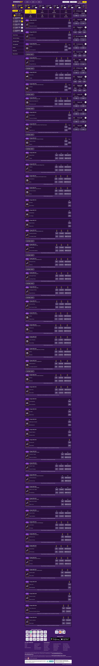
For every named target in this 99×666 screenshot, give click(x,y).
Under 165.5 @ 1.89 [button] (67, 342)
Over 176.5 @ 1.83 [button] (67, 351)
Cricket (66, 12)
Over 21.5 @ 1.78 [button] (67, 389)
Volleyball (66, 16)
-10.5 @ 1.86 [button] (61, 363)
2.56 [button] (84, 90)
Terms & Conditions (37, 643)
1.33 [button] (56, 377)
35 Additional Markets (30, 108)
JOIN (84, 1)
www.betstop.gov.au (31, 662)
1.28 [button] (69, 212)
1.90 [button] (63, 623)
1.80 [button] (56, 278)
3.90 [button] (76, 121)
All (14, 15)
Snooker (30, 16)
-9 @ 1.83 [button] (60, 193)
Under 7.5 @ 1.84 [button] (68, 278)
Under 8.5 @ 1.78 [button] (68, 63)
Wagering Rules (36, 645)
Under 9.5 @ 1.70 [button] (68, 563)
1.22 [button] (69, 222)
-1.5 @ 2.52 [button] (61, 275)
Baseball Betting (55, 645)
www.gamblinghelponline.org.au (57, 653)
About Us (26, 643)
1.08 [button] (56, 363)
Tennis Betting (65, 650)
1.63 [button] (56, 392)
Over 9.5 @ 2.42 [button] (68, 536)
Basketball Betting (56, 646)
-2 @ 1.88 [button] (60, 339)
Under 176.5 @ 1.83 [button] (67, 354)
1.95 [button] (56, 275)
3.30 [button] (79, 32)
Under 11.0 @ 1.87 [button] (68, 158)
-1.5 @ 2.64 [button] (61, 489)
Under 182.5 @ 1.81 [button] (67, 366)
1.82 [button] (83, 72)
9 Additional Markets (29, 54)
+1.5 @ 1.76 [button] (61, 236)
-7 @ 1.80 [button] (60, 181)
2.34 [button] (57, 236)
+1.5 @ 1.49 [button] (61, 60)
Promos (39, 1)
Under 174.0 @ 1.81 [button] (67, 380)
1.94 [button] (56, 524)
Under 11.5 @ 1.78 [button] (68, 264)
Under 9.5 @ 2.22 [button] (68, 575)
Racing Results (15, 53)
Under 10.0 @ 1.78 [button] (68, 551)
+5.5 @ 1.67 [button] (68, 611)
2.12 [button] (56, 389)
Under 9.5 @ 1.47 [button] (68, 539)
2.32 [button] (62, 575)
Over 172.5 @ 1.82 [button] (67, 327)
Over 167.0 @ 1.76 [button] (68, 190)
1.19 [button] (56, 354)
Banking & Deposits (28, 647)
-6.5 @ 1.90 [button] (61, 377)
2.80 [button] (84, 81)
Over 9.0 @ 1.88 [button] (67, 247)
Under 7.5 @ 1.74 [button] (68, 492)
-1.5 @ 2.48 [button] (61, 63)
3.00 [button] (56, 380)
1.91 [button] (69, 587)
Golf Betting (55, 650)
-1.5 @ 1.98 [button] (61, 233)
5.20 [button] (56, 366)
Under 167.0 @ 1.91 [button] (67, 193)
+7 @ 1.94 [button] (60, 178)
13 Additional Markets (30, 94)
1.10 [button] (63, 608)
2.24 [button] (62, 539)
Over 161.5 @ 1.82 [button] (67, 100)
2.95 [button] (79, 55)
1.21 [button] (83, 121)
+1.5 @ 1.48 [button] (61, 278)
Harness (14, 47)
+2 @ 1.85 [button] (60, 342)
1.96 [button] (62, 480)
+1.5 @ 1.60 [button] (61, 548)
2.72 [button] (76, 64)
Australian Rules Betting (57, 643)
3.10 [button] (62, 457)
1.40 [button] (69, 424)
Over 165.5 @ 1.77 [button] (67, 339)
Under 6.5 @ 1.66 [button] (68, 504)
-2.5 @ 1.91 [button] (61, 392)
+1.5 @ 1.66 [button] (61, 560)
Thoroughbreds (15, 44)
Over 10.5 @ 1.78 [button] (67, 166)
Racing (27, 1)
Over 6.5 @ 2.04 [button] (68, 501)
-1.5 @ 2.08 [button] (61, 247)
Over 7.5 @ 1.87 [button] (67, 233)
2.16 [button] (56, 250)
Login (79, 1)
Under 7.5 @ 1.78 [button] (68, 307)
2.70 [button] (80, 81)
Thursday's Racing (16, 41)
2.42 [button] (76, 129)
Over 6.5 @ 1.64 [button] (67, 465)
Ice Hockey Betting (66, 645)
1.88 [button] (62, 504)
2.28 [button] (56, 560)
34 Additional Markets (30, 269)
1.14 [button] (83, 23)
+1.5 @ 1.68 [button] (61, 250)
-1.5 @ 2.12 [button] (61, 563)
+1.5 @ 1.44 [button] (61, 492)
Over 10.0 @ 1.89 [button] (67, 548)
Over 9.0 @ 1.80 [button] (67, 524)
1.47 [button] (83, 129)
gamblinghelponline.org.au (60, 662)
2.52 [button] (69, 445)
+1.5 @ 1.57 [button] (61, 166)
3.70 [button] (84, 32)
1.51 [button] (83, 47)
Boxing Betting (55, 647)
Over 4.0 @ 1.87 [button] (67, 74)
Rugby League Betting (66, 647)
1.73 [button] (75, 32)
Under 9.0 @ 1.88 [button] (68, 250)
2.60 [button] (75, 90)
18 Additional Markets (30, 134)
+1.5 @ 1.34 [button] (61, 465)
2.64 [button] (69, 421)
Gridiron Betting (65, 643)
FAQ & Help (36, 646)
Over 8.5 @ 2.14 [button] (67, 454)
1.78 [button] (62, 477)
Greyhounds (15, 50)
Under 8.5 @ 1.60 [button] (68, 457)
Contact (26, 645)
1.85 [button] (62, 501)
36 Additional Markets (30, 68)
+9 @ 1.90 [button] (60, 190)
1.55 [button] (62, 572)
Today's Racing (46, 647)
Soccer (42, 16)
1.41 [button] (83, 15)
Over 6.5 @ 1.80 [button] (67, 289)
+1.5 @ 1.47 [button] (61, 524)
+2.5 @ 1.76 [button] (61, 389)
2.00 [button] (56, 315)
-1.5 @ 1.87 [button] (61, 155)
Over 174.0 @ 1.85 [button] (68, 377)
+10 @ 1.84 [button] (60, 351)
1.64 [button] (56, 551)
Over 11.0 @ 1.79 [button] (67, 155)
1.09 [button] (69, 404)
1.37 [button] (56, 327)
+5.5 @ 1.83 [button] (61, 100)
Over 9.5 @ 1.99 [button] (67, 560)
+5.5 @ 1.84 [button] (61, 330)
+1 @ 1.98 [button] (61, 74)
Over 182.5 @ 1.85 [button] (68, 363)
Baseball (42, 12)
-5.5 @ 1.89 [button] (60, 327)
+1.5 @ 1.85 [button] (61, 158)
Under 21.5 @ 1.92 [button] (68, 392)
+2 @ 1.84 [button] (60, 315)
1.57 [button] (56, 563)
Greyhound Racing (46, 643)
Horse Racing (46, 646)
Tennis (54, 16)
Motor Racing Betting (66, 646)
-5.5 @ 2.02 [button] (68, 608)
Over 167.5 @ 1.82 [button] (67, 178)
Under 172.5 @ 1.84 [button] (67, 330)
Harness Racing (46, 645)
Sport (21, 10)
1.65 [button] (56, 247)
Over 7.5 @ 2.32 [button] (68, 477)
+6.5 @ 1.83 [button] (61, 380)
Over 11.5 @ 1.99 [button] (67, 261)
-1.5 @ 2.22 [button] (61, 551)
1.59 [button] (76, 98)
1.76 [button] (56, 492)
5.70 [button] (69, 401)
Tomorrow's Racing (16, 38)
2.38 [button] (75, 81)
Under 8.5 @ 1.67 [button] (68, 516)
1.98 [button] (56, 489)
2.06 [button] (56, 60)
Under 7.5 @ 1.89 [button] (68, 236)
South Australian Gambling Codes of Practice (59, 655)
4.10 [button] (56, 351)
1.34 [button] (83, 64)
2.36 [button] (76, 47)
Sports (33, 1)
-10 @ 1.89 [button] (60, 354)
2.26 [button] (83, 98)
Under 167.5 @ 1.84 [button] (67, 181)
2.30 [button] (69, 435)
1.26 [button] (69, 411)
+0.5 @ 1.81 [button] (68, 623)
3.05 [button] (75, 55)
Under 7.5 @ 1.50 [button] (68, 480)
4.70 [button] (76, 23)
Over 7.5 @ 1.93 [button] (67, 275)
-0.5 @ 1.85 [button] (68, 620)
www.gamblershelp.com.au (29, 654)
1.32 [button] (83, 113)
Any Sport (30, 12)
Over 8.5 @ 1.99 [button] (67, 60)
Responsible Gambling (37, 647)
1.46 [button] (69, 442)
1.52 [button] (56, 233)
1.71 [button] (56, 63)
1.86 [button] (56, 465)
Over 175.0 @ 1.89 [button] (67, 315)
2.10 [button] (84, 55)
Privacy (26, 646)
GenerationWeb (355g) (69, 664)
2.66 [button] (76, 15)
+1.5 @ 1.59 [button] (61, 516)
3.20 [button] (69, 215)
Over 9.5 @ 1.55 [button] (67, 572)
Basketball (54, 12)
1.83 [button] (56, 289)
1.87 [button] (76, 72)
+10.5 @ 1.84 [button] (61, 366)
